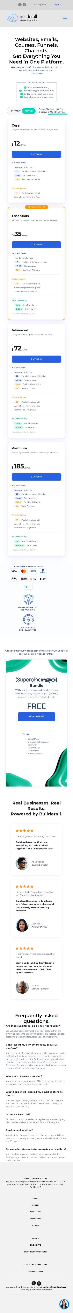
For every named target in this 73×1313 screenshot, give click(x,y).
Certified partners (35, 1251)
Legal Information (36, 1264)
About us (35, 1211)
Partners (10, 1157)
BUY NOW (36, 154)
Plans (35, 1205)
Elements (35, 1245)
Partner (35, 1218)
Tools (35, 1238)
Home (36, 1198)
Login (57, 5)
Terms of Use (35, 1271)
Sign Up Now (36, 716)
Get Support (40, 5)
